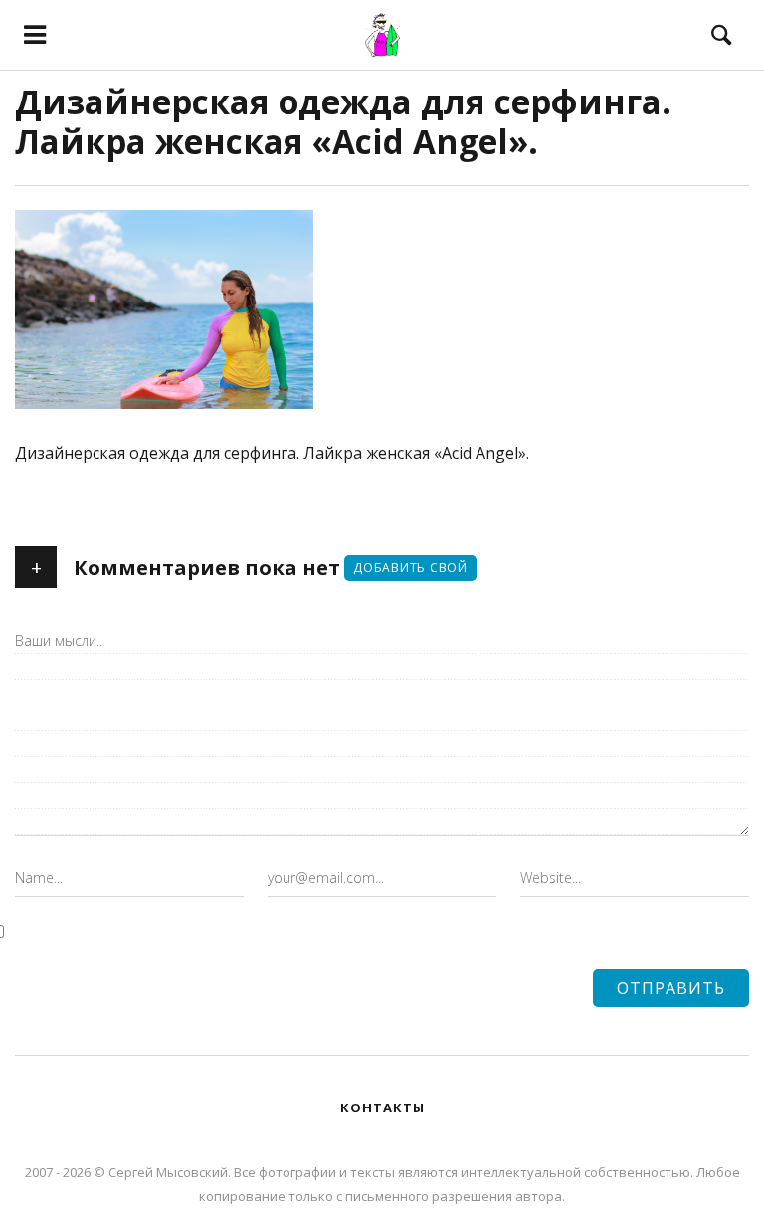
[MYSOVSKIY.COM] (381, 35)
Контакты (382, 1107)
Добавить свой (410, 567)
